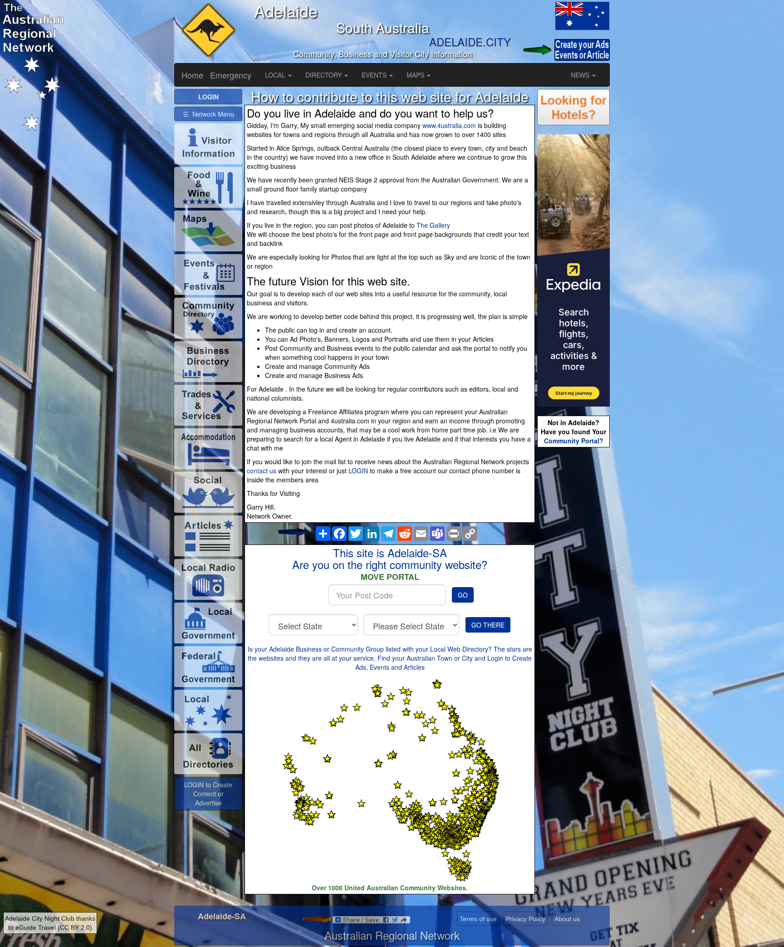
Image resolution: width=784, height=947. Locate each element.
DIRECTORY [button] (324, 74)
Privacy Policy (525, 918)
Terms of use (478, 918)
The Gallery (433, 225)
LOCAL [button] (276, 74)
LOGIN (358, 470)
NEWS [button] (581, 74)
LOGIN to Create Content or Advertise (208, 793)
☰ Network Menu (208, 113)
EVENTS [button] (375, 74)
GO (463, 594)
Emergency (230, 75)
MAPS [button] (416, 74)
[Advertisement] (573, 592)
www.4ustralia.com (449, 125)
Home (192, 75)
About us (567, 918)
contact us (261, 470)
